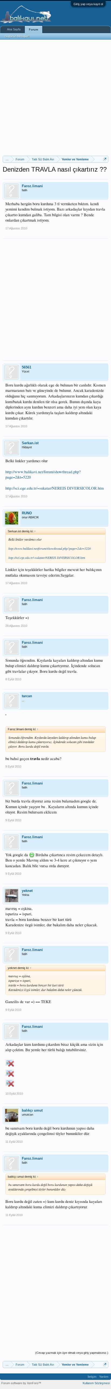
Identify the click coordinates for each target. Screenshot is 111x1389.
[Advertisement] (55, 97)
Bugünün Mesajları (17, 36)
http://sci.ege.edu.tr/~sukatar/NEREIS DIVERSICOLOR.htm (54, 488)
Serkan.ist (30, 443)
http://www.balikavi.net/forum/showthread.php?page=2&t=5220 (49, 548)
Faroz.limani (32, 186)
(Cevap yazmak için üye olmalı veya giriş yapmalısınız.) (71, 1352)
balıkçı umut (32, 1110)
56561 (26, 367)
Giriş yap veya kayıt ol (88, 4)
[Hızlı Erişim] (105, 159)
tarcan (27, 696)
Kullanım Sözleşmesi (96, 1383)
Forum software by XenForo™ (21, 1383)
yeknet (27, 891)
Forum (33, 29)
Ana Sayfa (13, 29)
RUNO (27, 513)
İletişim (92, 1376)
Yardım (103, 1376)
